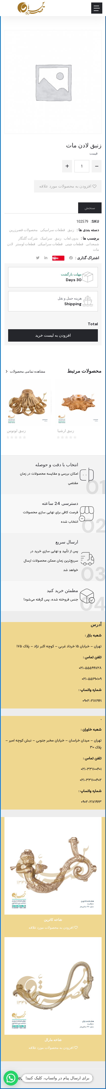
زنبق (71, 230)
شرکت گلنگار (28, 238)
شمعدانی (92, 244)
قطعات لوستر (25, 244)
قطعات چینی (74, 244)
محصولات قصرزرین (23, 230)
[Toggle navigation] (96, 8)
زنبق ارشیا (65, 430)
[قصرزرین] (31, 8)
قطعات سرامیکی (52, 230)
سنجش (90, 208)
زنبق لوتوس (16, 430)
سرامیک (46, 238)
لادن (10, 244)
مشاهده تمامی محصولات (27, 371)
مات (96, 249)
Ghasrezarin (53, 1078)
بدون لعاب (71, 238)
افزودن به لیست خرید (53, 335)
